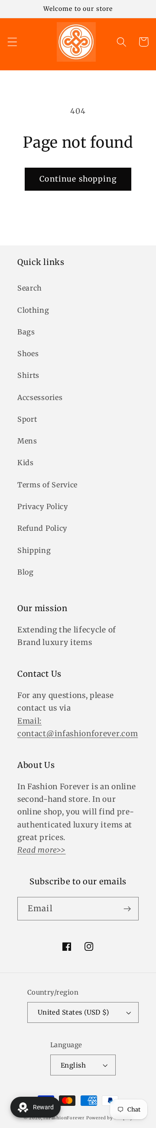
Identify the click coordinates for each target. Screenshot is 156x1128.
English (73, 1065)
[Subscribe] (127, 908)
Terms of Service (47, 484)
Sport (27, 419)
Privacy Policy (42, 506)
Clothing (33, 310)
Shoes (28, 353)
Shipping (34, 550)
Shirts (28, 375)
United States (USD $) (73, 1012)
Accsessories (39, 397)
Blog (25, 572)
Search (29, 288)
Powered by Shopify (109, 1118)
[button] (12, 42)
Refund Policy (42, 528)
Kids (25, 462)
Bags (26, 331)
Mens (27, 441)
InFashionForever (63, 1118)
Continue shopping (78, 179)
